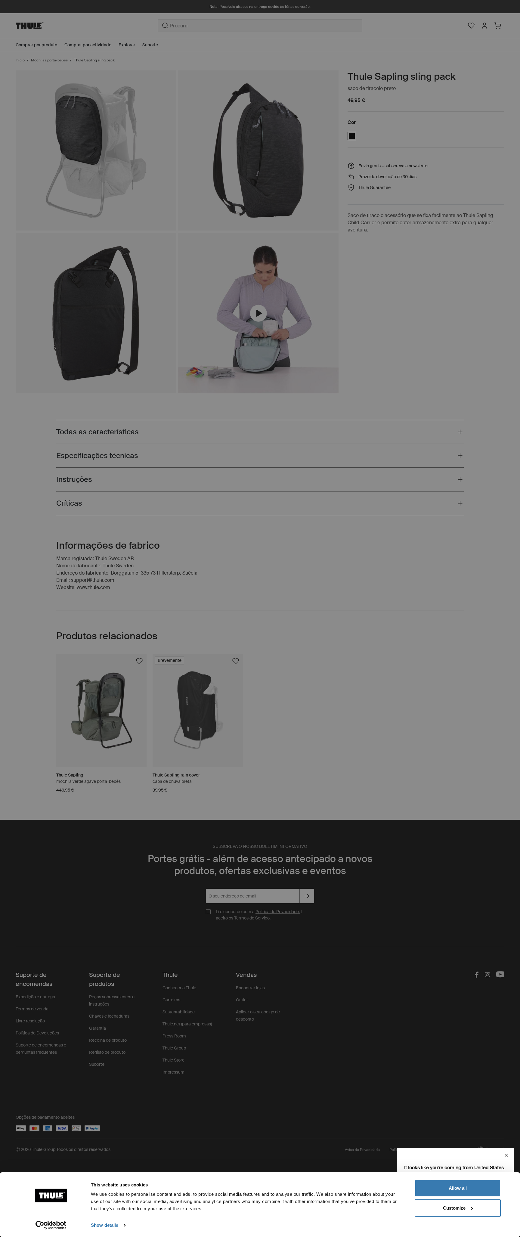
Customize (454, 1207)
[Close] (506, 1155)
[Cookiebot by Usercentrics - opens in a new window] (51, 1225)
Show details (104, 1225)
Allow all (458, 1188)
